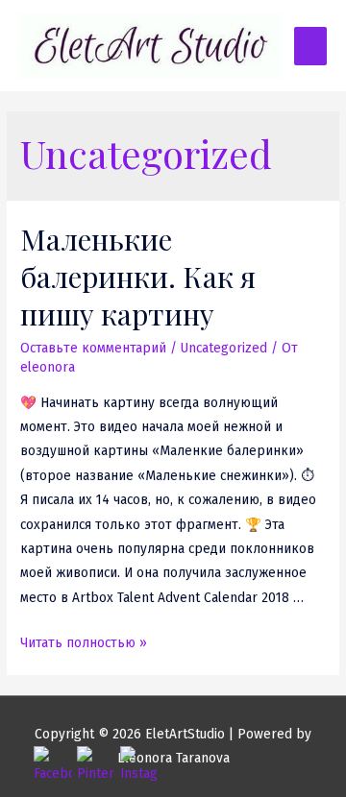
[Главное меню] (310, 46)
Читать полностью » (83, 643)
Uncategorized (224, 348)
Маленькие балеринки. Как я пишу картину (138, 276)
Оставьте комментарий (93, 348)
